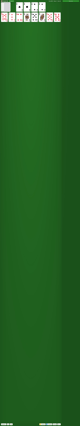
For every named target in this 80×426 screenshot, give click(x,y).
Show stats (71, 1)
